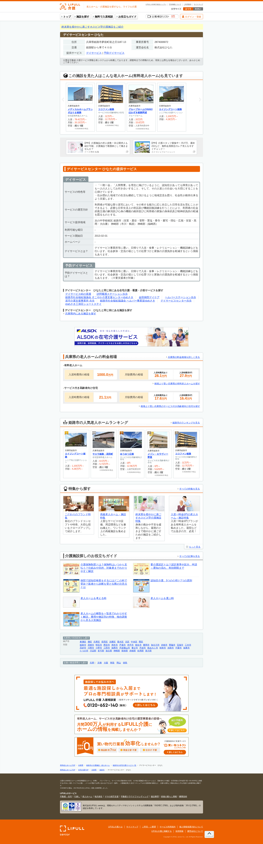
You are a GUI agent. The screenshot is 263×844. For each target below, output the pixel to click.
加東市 (186, 648)
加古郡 (109, 651)
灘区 (90, 642)
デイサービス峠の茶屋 (78, 294)
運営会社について (195, 831)
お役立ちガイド (127, 16)
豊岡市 (146, 645)
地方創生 (98, 796)
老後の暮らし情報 (169, 796)
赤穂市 (164, 645)
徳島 (125, 663)
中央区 (134, 642)
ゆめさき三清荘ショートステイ (83, 304)
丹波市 (142, 648)
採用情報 (179, 831)
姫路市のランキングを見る (186, 422)
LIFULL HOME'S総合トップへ (156, 4)
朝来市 (163, 648)
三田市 (106, 648)
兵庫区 (96, 642)
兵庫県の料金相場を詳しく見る (184, 357)
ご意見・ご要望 (149, 827)
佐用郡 (140, 651)
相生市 (138, 645)
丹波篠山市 (124, 648)
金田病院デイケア (149, 297)
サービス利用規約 (167, 827)
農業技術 (183, 796)
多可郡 (101, 651)
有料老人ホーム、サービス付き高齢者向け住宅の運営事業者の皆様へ (131, 724)
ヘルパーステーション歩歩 (180, 297)
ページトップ (209, 836)
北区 (127, 642)
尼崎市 (91, 645)
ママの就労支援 (112, 796)
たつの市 (84, 651)
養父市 (135, 648)
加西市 (114, 648)
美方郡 (148, 651)
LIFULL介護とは (115, 827)
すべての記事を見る (189, 556)
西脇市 (172, 645)
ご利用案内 (187, 4)
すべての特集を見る (189, 489)
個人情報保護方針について (191, 827)
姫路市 (83, 645)
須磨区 (112, 642)
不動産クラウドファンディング (135, 796)
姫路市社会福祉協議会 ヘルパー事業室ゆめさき (127, 300)
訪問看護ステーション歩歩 (112, 294)
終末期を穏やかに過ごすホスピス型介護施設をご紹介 (92, 26)
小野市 (99, 648)
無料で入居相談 (104, 16)
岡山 (119, 663)
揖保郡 (124, 651)
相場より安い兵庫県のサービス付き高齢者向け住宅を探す (170, 406)
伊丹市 (130, 645)
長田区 (104, 642)
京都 (99, 663)
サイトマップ (198, 4)
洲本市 (114, 645)
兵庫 (92, 663)
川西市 (91, 648)
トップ (67, 16)
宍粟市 (178, 648)
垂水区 (120, 642)
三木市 (188, 645)
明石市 (99, 645)
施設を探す (82, 16)
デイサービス (94, 53)
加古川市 (155, 645)
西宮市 (106, 645)
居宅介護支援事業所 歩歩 (80, 300)
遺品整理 (155, 796)
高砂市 (83, 648)
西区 (141, 642)
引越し (77, 796)
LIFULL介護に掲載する (161, 831)
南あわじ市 (152, 648)
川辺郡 (93, 651)
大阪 (106, 663)
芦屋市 (122, 645)
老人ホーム (87, 796)
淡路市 (170, 648)
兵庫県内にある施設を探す (80, 313)
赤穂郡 (132, 651)
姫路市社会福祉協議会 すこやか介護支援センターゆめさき (99, 297)
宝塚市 (180, 645)
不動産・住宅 (66, 796)
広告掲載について (175, 4)
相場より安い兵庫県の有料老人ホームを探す (177, 383)
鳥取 (112, 663)
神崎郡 (117, 651)
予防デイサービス (114, 53)
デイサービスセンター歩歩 (176, 300)
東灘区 (83, 642)
